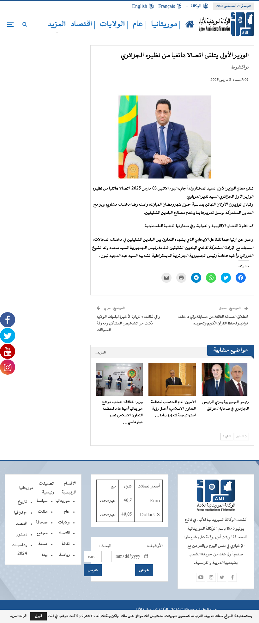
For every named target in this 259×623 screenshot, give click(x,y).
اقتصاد (64, 533)
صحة (43, 544)
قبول (38, 616)
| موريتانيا (166, 24)
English (139, 6)
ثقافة (66, 544)
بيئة (44, 555)
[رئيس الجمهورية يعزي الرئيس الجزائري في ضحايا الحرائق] (225, 379)
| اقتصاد (82, 24)
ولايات (64, 522)
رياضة (64, 555)
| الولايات (114, 24)
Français (166, 6)
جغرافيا (20, 512)
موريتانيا (63, 501)
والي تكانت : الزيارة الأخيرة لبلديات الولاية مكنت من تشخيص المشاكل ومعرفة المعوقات (128, 323)
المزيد (57, 24)
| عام (140, 24)
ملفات (43, 511)
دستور (22, 534)
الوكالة (195, 6)
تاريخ (22, 502)
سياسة (42, 501)
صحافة (41, 522)
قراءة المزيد (18, 616)
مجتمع (42, 533)
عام (67, 511)
